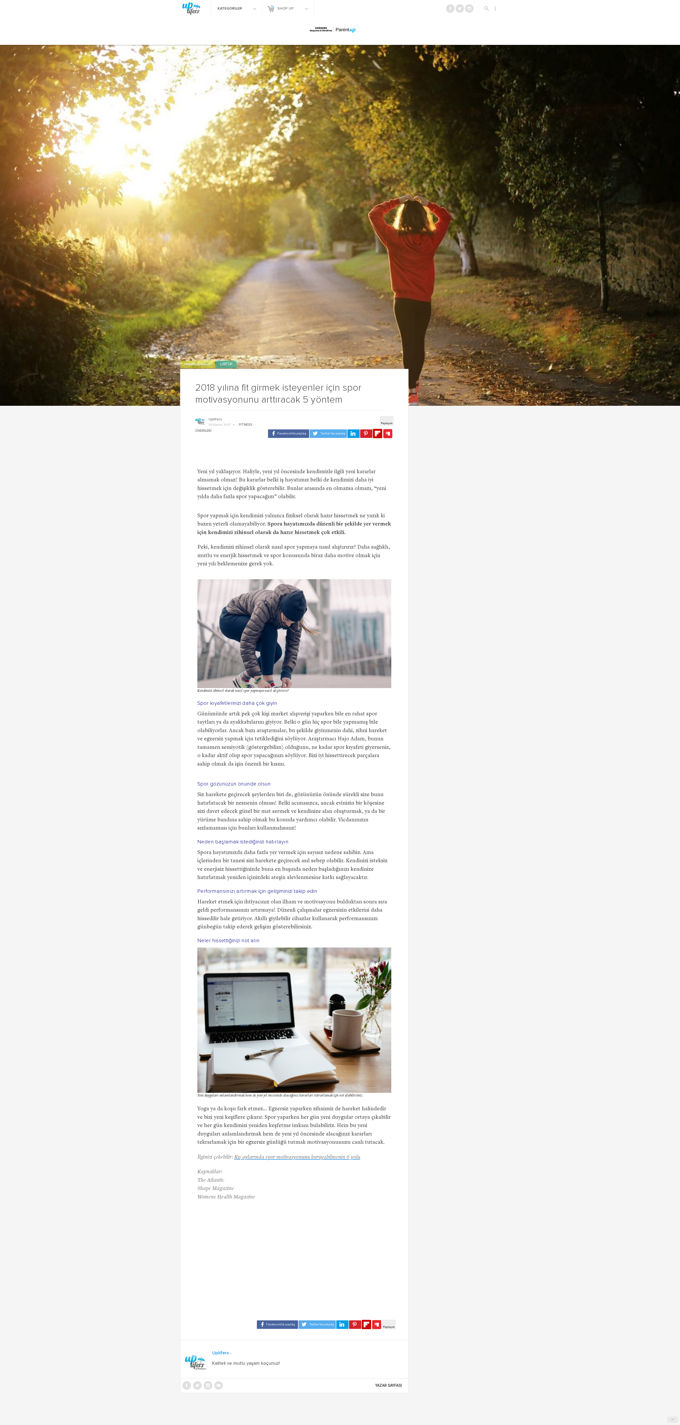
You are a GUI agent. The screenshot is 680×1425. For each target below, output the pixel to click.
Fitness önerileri (198, 364)
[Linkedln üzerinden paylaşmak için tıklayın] (353, 433)
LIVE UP (226, 364)
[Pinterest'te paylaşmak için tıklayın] (366, 433)
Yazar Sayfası (388, 1385)
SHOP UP (286, 8)
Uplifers (215, 419)
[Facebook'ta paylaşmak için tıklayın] (288, 433)
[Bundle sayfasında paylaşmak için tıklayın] (388, 434)
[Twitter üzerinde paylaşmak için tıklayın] (328, 433)
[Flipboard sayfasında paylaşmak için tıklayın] (377, 433)
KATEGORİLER (230, 8)
